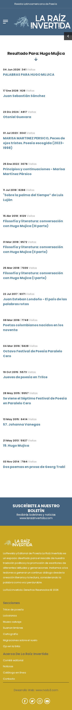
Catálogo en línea (14, 672)
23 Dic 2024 (11, 112)
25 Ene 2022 (11, 164)
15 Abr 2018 (10, 216)
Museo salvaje (12, 622)
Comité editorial (13, 660)
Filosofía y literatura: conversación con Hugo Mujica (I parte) (33, 275)
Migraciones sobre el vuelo (20, 640)
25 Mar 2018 (11, 268)
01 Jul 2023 (10, 133)
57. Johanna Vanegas (21, 424)
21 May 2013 (11, 440)
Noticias (8, 666)
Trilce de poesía (13, 609)
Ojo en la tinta (11, 646)
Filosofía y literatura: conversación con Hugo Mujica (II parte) (33, 249)
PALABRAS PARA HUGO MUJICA (28, 74)
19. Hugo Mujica (16, 445)
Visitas (28, 69)
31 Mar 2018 (11, 242)
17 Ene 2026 (10, 91)
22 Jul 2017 (10, 294)
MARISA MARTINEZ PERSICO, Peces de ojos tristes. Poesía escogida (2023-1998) (34, 143)
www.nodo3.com (47, 690)
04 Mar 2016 (11, 346)
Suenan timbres (13, 628)
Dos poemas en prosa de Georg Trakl (34, 467)
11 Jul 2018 (10, 190)
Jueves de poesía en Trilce (25, 377)
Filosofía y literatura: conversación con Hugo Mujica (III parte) (33, 223)
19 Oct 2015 (10, 372)
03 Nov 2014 (11, 461)
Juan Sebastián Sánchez (24, 96)
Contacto (9, 679)
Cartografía (10, 634)
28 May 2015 (11, 393)
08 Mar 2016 (11, 320)
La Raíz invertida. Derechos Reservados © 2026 (31, 590)
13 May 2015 (11, 419)
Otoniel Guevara (17, 117)
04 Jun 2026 (11, 69)
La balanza (10, 615)
